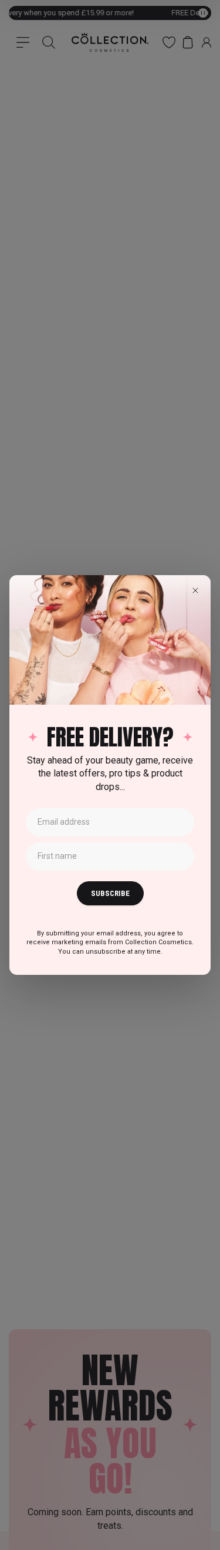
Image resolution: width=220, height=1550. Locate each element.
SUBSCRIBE (110, 893)
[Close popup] (195, 590)
